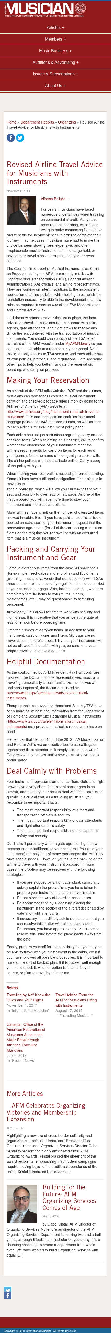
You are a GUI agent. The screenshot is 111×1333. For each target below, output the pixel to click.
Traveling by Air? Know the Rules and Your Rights (28, 997)
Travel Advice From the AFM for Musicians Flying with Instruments (76, 1000)
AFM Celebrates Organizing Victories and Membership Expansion (46, 1113)
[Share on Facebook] (11, 137)
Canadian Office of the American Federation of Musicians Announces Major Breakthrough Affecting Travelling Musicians (26, 1037)
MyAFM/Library (77, 343)
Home (12, 122)
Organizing (67, 122)
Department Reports (37, 122)
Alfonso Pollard (53, 198)
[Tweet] (20, 137)
